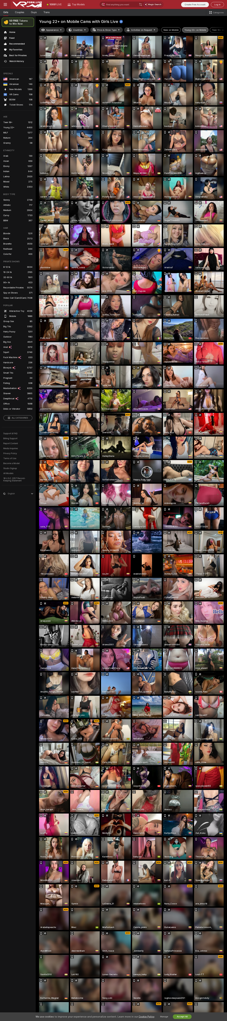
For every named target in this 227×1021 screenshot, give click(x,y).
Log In (217, 4)
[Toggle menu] (5, 4)
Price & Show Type (106, 30)
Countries (78, 30)
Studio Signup (10, 468)
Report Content (10, 443)
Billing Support (10, 438)
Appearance (52, 30)
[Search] (140, 4)
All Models (8, 473)
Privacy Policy (10, 453)
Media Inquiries (10, 448)
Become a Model (11, 463)
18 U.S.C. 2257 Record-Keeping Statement (14, 479)
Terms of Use (9, 458)
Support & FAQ (10, 433)
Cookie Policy (146, 1016)
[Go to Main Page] (27, 4)
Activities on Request (141, 30)
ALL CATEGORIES (20, 418)
